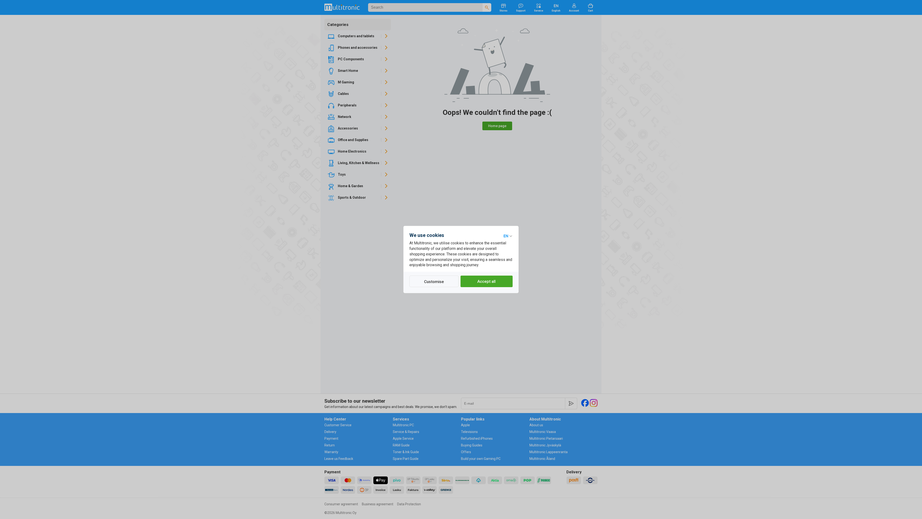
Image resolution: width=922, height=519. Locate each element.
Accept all (486, 281)
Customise (434, 281)
